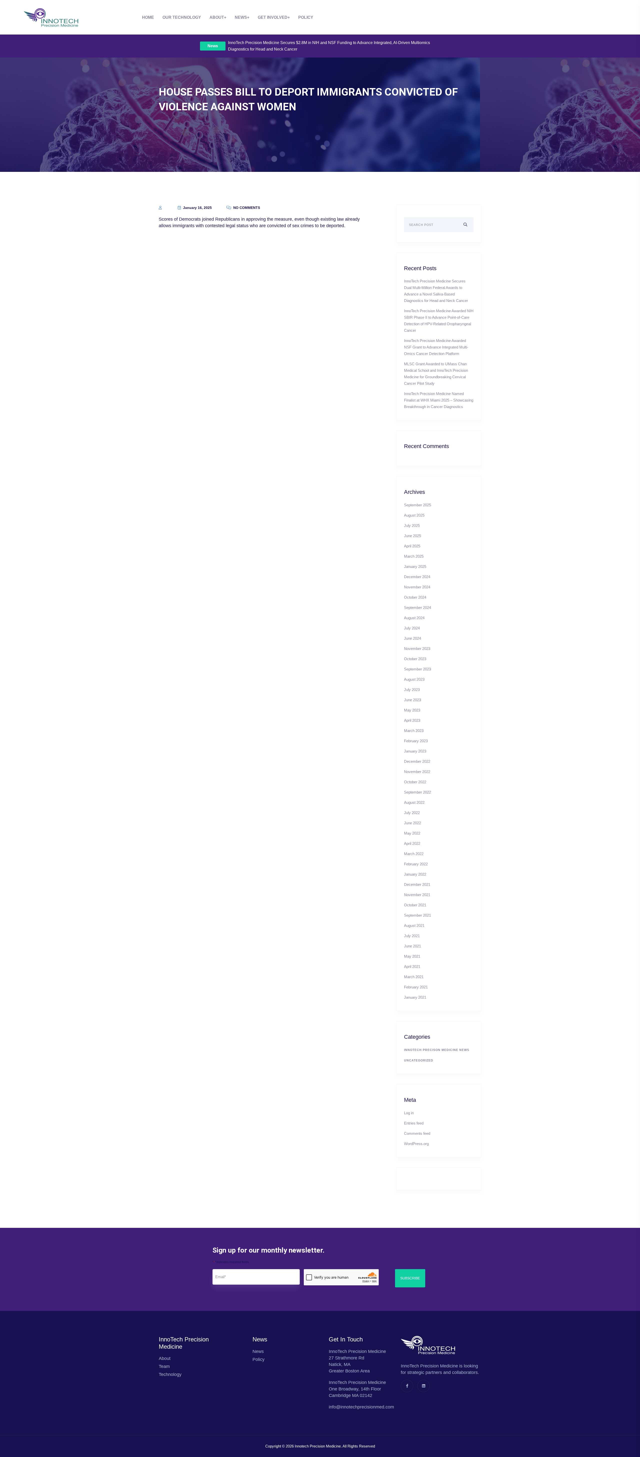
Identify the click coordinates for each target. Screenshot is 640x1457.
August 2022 (414, 802)
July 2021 (412, 936)
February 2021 (416, 987)
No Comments (246, 208)
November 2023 (417, 648)
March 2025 (414, 556)
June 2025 (412, 536)
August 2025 (414, 515)
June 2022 (412, 823)
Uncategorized (418, 1060)
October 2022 (415, 782)
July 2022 (412, 813)
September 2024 (417, 607)
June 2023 (412, 700)
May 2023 (412, 710)
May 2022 (412, 833)
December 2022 (417, 761)
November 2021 (417, 895)
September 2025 (417, 505)
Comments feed (417, 1133)
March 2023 (414, 730)
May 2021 (412, 956)
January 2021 (415, 997)
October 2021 (415, 905)
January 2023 (415, 751)
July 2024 (412, 628)
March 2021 (414, 977)
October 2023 (415, 659)
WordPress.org (416, 1144)
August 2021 (414, 925)
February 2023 (416, 741)
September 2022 (417, 792)
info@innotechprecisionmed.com (361, 1406)
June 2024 (412, 638)
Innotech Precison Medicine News (436, 1050)
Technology (170, 1374)
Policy (305, 17)
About (217, 17)
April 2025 (412, 546)
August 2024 (414, 618)
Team (164, 1366)
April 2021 (412, 966)
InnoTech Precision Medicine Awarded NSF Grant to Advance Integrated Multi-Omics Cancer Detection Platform (436, 347)
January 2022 (415, 874)
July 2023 (412, 689)
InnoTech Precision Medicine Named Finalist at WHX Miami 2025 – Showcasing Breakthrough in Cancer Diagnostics (438, 400)
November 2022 (417, 772)
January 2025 (415, 566)
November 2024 (417, 587)
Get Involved (273, 17)
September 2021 (417, 915)
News (213, 46)
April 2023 (412, 720)
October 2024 (415, 597)
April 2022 (412, 843)
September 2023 (417, 669)
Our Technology (181, 17)
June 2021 (412, 946)
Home (148, 17)
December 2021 (417, 884)
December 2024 (417, 577)
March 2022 (414, 854)
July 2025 (412, 525)
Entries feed (414, 1123)
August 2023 (414, 679)
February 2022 (416, 864)
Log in (409, 1113)
